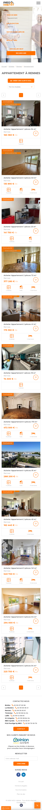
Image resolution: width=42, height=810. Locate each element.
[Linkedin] (24, 775)
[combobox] (21, 18)
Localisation (13, 23)
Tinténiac (9, 713)
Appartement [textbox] (12, 18)
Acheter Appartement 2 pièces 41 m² (20, 324)
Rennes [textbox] (10, 27)
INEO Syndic (9, 721)
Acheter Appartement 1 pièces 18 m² (20, 373)
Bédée (7, 705)
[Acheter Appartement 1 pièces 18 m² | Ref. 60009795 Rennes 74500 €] (21, 357)
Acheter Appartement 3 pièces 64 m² (20, 617)
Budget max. (12, 40)
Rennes (8, 710)
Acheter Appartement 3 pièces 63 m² (20, 178)
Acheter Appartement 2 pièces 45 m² (20, 519)
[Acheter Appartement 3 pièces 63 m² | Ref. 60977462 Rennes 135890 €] (21, 162)
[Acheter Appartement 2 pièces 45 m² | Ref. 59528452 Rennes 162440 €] (21, 504)
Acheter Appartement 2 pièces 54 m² (20, 666)
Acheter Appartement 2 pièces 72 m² (20, 275)
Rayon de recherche (15, 32)
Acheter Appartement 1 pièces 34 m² (20, 129)
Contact (21, 729)
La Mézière (9, 708)
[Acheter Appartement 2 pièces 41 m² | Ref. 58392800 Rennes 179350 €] (21, 308)
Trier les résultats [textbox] (14, 87)
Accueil (21, 781)
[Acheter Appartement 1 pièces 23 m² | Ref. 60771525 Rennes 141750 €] (21, 211)
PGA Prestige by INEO (13, 723)
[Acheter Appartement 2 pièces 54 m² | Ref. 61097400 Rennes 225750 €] (21, 650)
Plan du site (21, 794)
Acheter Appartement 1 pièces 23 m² (20, 227)
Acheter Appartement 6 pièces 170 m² (20, 422)
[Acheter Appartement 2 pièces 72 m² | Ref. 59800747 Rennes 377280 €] (21, 260)
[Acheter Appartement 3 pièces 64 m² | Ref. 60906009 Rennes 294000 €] (21, 601)
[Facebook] (18, 775)
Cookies (7, 808)
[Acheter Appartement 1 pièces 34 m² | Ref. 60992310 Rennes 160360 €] (21, 113)
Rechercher (21, 53)
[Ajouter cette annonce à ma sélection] (35, 133)
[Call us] (37, 805)
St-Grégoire (9, 718)
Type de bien (12, 15)
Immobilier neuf (16, 49)
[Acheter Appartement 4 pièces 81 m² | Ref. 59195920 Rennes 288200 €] (21, 455)
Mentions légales (21, 786)
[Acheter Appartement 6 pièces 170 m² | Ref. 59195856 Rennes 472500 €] (21, 406)
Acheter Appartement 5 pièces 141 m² (20, 568)
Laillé (7, 716)
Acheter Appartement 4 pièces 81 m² (20, 471)
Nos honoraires (20, 790)
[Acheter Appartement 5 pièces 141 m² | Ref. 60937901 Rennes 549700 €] (21, 552)
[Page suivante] (38, 95)
